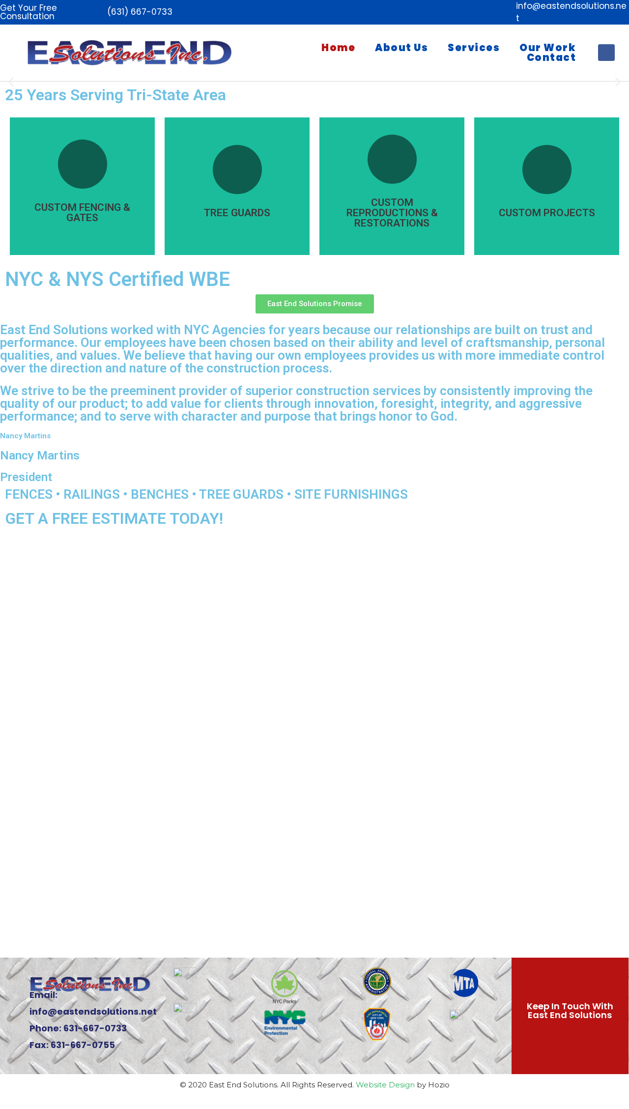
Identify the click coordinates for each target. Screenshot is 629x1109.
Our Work (547, 48)
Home (338, 48)
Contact (551, 57)
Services (474, 48)
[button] (11, 82)
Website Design (385, 1084)
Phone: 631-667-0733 (78, 1028)
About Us (401, 48)
